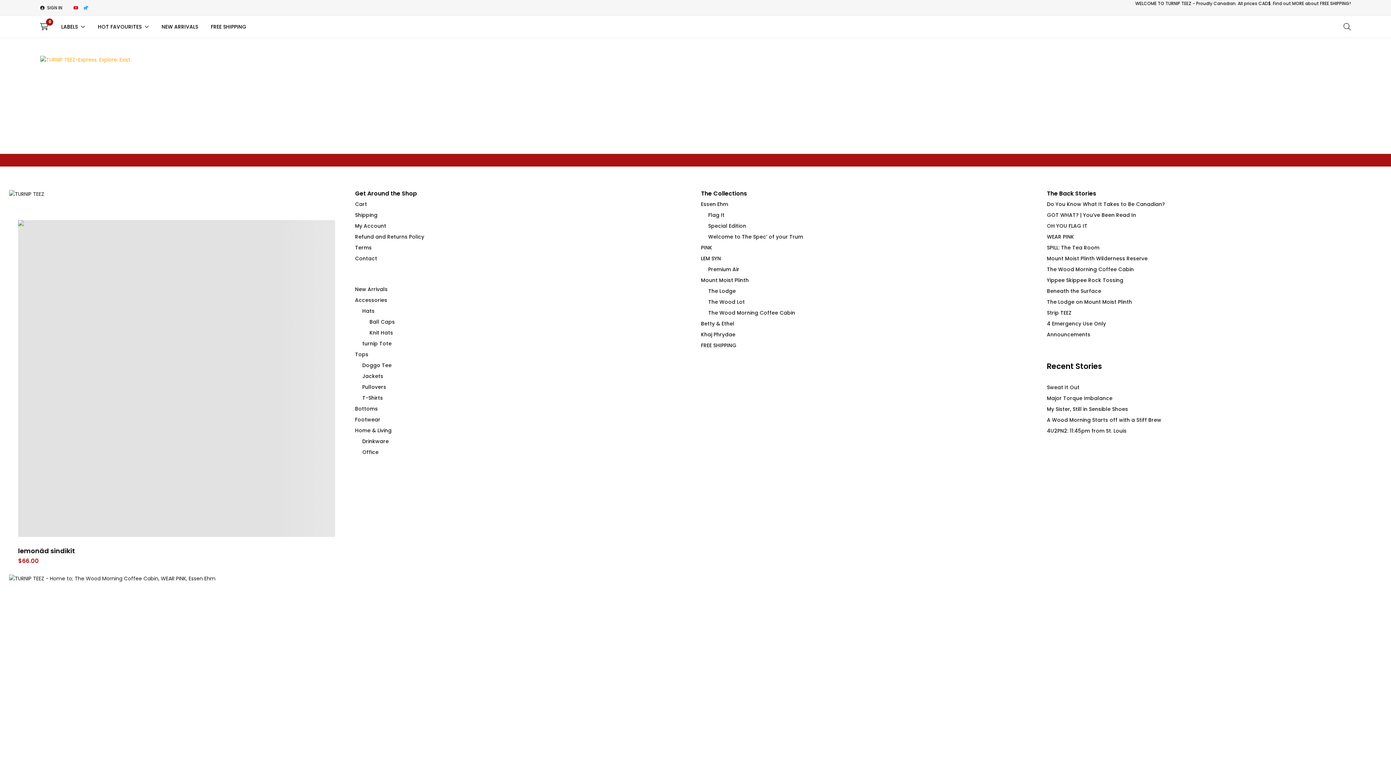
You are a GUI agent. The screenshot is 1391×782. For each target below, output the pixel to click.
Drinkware (375, 441)
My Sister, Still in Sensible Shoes (1087, 409)
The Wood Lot (726, 302)
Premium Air (723, 269)
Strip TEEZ (1059, 312)
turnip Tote (377, 343)
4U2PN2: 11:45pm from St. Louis (1087, 430)
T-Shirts (372, 397)
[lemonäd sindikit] (176, 378)
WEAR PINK (1060, 236)
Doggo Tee (377, 365)
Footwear (367, 419)
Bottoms (366, 408)
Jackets (372, 376)
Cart (361, 204)
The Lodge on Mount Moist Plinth (1089, 302)
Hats (368, 311)
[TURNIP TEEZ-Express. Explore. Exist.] (85, 60)
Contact (366, 258)
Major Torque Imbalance (1079, 398)
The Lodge (722, 291)
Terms (363, 247)
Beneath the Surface (1074, 291)
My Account (370, 226)
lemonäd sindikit (46, 550)
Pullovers (374, 387)
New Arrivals (371, 289)
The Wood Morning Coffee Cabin (751, 312)
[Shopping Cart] (44, 26)
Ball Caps (382, 321)
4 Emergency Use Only (1076, 323)
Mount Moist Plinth (725, 280)
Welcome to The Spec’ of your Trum (755, 236)
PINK (706, 247)
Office (370, 452)
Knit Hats (381, 332)
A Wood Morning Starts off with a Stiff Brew (1104, 420)
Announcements (1068, 334)
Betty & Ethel (717, 323)
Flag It (716, 215)
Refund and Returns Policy (389, 236)
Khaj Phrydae (718, 334)
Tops (361, 354)
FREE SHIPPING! (1335, 3)
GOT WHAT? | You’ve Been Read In (1091, 215)
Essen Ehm (714, 204)
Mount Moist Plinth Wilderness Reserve (1097, 258)
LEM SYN (711, 258)
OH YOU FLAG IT (1067, 226)
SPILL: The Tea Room (1073, 247)
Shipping (366, 215)
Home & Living (373, 430)
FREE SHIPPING (718, 345)
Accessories (371, 300)
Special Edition (727, 226)
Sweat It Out (1063, 387)
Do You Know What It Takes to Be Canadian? (1106, 204)
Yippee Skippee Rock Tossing (1085, 280)
